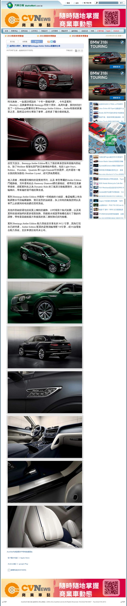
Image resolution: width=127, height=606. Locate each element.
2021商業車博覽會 (48, 36)
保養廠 (24, 42)
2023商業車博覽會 (80, 36)
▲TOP (4, 602)
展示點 (12, 42)
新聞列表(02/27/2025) (18, 570)
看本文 (37, 42)
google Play (23, 564)
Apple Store (24, 558)
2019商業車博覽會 (15, 36)
